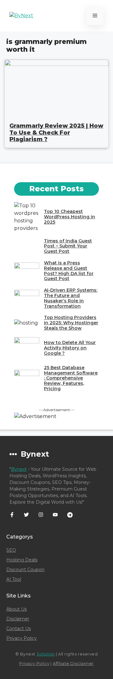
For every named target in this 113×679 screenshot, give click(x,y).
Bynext (19, 469)
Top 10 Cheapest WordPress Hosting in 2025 (69, 217)
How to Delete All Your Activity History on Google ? (70, 348)
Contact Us (18, 628)
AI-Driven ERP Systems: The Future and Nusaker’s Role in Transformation (70, 298)
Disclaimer (17, 619)
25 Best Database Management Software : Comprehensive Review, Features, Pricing (71, 378)
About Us (16, 609)
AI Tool (13, 579)
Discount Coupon (25, 569)
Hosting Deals (21, 560)
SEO (11, 550)
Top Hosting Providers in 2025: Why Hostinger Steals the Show (71, 323)
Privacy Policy (21, 638)
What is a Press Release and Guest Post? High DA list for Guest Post (69, 270)
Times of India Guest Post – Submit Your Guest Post (68, 246)
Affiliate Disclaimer (73, 663)
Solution (46, 653)
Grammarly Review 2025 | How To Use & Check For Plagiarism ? (56, 132)
